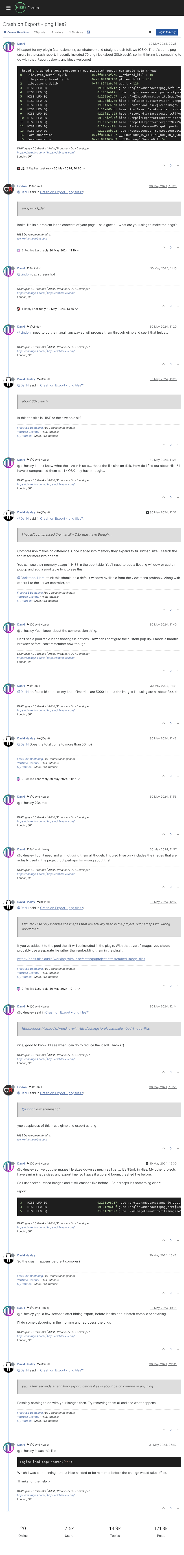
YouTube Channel (28, 431)
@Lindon (35, 268)
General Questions (18, 32)
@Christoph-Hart (30, 578)
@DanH (36, 186)
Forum (33, 7)
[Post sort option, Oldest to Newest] (150, 32)
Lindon (22, 186)
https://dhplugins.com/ (31, 152)
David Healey (26, 379)
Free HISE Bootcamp (30, 427)
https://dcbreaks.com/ (60, 152)
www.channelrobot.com (32, 238)
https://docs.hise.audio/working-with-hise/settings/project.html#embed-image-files (81, 959)
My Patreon (24, 435)
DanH (21, 43)
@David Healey (39, 459)
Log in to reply (167, 32)
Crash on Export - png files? (61, 192)
